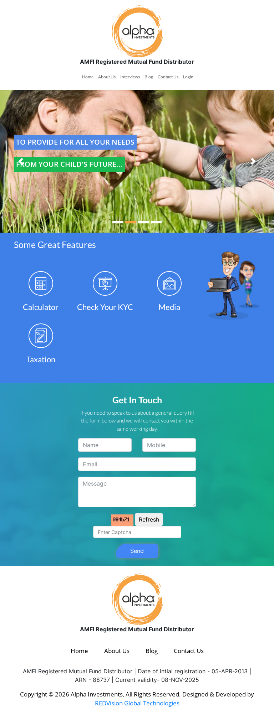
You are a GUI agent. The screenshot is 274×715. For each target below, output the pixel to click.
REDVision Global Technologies (137, 703)
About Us (107, 76)
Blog (148, 76)
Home (87, 76)
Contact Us (168, 76)
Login (188, 76)
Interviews (130, 76)
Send (137, 550)
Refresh (149, 519)
